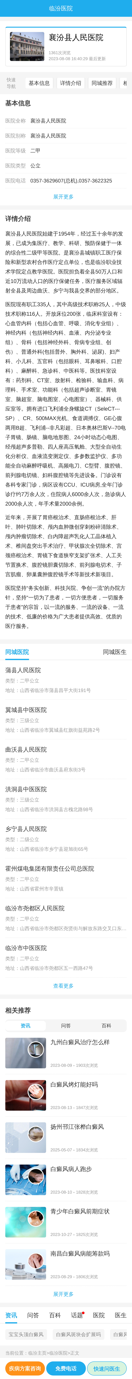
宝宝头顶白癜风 (26, 1334)
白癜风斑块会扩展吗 (78, 1334)
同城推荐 (102, 83)
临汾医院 (59, 1353)
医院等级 (15, 151)
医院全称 (15, 121)
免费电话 (66, 1368)
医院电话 (15, 180)
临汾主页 (38, 1353)
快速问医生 (107, 1369)
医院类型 (15, 166)
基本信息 (39, 83)
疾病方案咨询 (25, 1368)
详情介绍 (70, 83)
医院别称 (15, 136)
